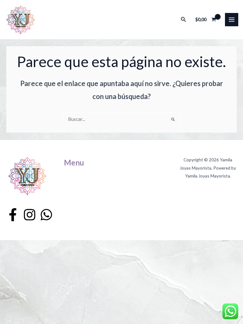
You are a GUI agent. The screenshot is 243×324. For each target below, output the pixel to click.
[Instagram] (29, 214)
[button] (183, 19)
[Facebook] (12, 214)
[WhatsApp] (46, 214)
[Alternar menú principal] (231, 19)
